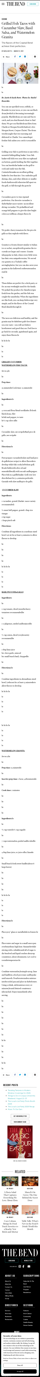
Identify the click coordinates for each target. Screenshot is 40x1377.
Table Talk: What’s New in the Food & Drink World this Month (30, 1225)
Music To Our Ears (15, 1109)
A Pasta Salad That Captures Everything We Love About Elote (10, 1196)
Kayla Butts (8, 51)
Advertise (8, 1284)
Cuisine (4, 19)
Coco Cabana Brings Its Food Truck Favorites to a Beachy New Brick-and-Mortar (10, 1226)
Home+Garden (28, 1325)
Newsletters (28, 1260)
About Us (8, 1281)
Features (26, 1310)
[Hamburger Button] (3, 4)
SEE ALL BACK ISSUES (20, 1161)
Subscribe (33, 4)
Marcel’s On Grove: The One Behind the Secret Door (30, 1196)
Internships (8, 1293)
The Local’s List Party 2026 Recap (21, 1107)
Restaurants (8, 1319)
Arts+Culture (27, 1313)
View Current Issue (20, 1122)
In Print (10, 1188)
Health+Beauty (28, 1322)
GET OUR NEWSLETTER (20, 1116)
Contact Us (8, 1287)
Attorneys (8, 1313)
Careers (7, 1290)
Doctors (7, 1310)
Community (27, 1316)
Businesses (8, 1316)
